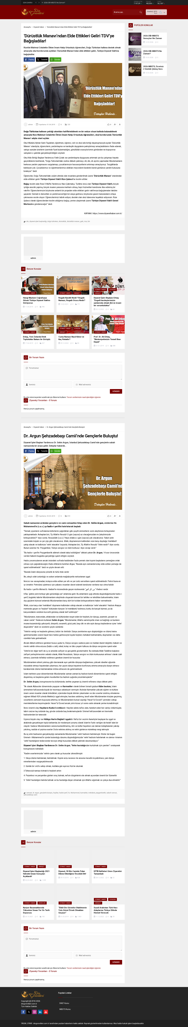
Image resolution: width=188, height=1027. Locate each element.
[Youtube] (46, 1012)
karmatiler (84, 793)
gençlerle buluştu (46, 793)
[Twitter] (29, 1012)
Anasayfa (27, 27)
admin (30, 124)
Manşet (77, 293)
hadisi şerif (63, 793)
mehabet (91, 793)
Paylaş (31, 60)
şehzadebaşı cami (30, 795)
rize (85, 221)
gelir (81, 221)
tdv (89, 221)
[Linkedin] (40, 1012)
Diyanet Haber (39, 27)
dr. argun (36, 793)
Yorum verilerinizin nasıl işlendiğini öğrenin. (84, 397)
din (27, 221)
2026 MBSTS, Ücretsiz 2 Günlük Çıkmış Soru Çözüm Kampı (65, 3)
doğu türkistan (52, 221)
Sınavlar (42, 903)
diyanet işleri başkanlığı (38, 221)
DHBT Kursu (64, 1003)
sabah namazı (112, 793)
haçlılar (55, 793)
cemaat (29, 793)
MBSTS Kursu (65, 1009)
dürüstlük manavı (73, 221)
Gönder (57, 60)
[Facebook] (23, 1012)
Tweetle (44, 60)
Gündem (112, 289)
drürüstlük (62, 221)
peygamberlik (101, 793)
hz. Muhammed (74, 793)
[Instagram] (34, 1012)
